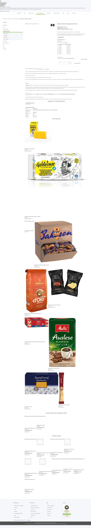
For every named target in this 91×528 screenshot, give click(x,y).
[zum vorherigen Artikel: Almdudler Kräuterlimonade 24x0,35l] (32, 19)
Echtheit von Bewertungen (35, 513)
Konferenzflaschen (64, 27)
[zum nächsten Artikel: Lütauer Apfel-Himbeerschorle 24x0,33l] (34, 19)
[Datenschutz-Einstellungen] (0, 0)
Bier (3, 45)
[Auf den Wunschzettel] (53, 25)
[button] (13, 29)
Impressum (2, 11)
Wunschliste (49, 509)
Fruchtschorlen (6, 39)
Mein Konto (49, 513)
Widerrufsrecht (33, 511)
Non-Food (4, 48)
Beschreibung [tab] (40, 69)
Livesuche (49, 511)
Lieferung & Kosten (34, 505)
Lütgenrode (35, 112)
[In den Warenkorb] (26, 22)
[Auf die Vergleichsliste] (51, 25)
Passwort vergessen (50, 505)
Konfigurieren (2, 4)
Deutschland (35, 108)
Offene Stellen (16, 517)
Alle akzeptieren (3, 2)
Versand (65, 42)
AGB (31, 517)
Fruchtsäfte (5, 37)
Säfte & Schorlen (6, 43)
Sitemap (48, 515)
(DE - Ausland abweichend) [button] (70, 58)
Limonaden (5, 35)
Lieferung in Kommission (35, 507)
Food (4, 46)
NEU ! (4, 27)
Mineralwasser (5, 29)
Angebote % (5, 25)
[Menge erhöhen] (70, 65)
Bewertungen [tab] (46, 69)
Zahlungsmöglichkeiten (18, 513)
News (15, 509)
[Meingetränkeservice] (14, 13)
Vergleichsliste (49, 507)
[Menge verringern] (58, 63)
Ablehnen (2, 5)
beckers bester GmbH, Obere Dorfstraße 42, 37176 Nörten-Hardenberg (45, 109)
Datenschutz (7, 11)
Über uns (16, 507)
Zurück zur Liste (5, 18)
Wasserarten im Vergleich (18, 505)
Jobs (15, 515)
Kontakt (15, 511)
